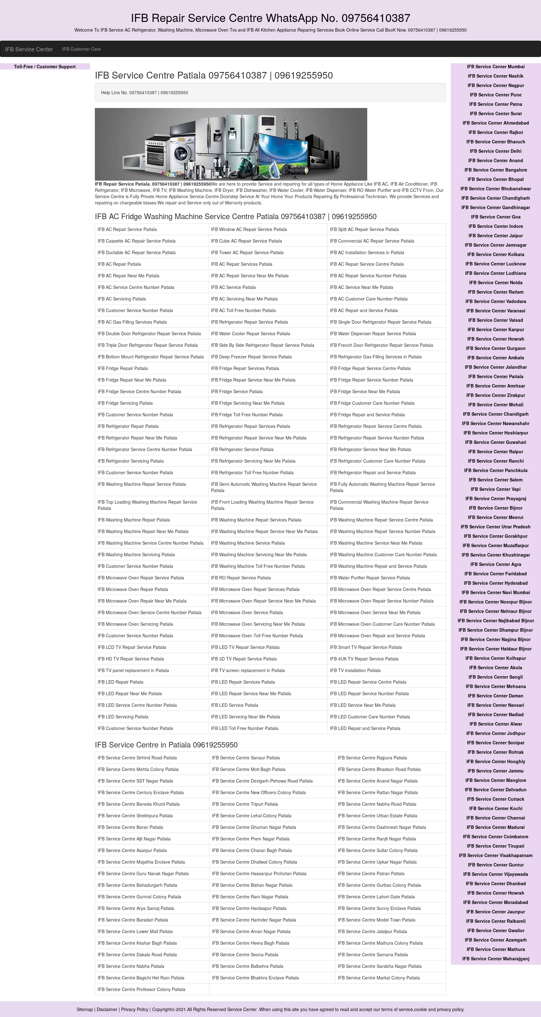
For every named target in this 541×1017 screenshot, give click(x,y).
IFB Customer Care (81, 49)
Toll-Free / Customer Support (45, 66)
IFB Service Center (29, 49)
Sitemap (85, 1009)
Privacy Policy (134, 1009)
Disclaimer (107, 1009)
